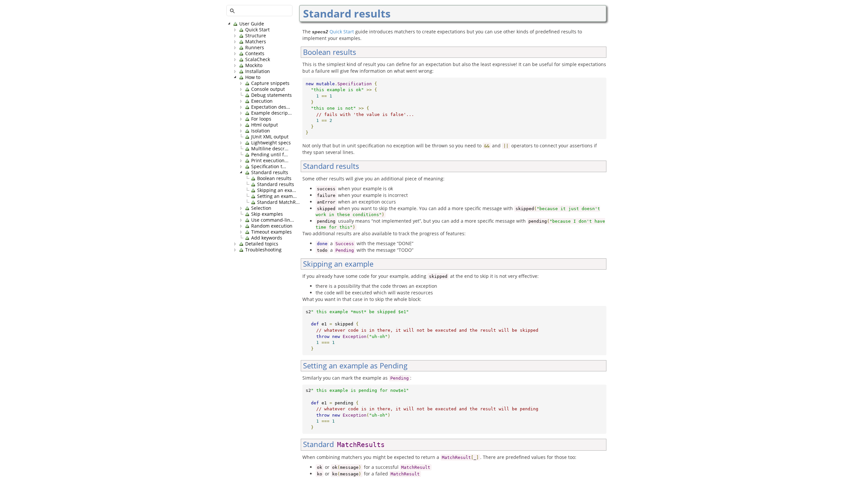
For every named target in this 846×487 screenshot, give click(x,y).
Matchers (255, 41)
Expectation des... (270, 107)
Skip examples (267, 214)
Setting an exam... (277, 196)
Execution (262, 101)
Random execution (271, 226)
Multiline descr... (269, 148)
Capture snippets (270, 83)
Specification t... (268, 166)
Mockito (253, 65)
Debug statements (271, 95)
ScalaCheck (257, 59)
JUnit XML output (269, 136)
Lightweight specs (271, 142)
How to (252, 77)
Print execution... (269, 160)
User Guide (251, 23)
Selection (261, 208)
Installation (257, 71)
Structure (255, 35)
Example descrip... (271, 113)
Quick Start (257, 29)
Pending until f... (269, 154)
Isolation (260, 130)
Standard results (269, 172)
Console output (268, 89)
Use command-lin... (272, 220)
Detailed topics (261, 243)
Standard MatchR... (278, 202)
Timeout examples (271, 232)
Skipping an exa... (276, 190)
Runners (254, 47)
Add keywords (266, 238)
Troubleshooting (263, 249)
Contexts (254, 53)
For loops (261, 119)
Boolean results (274, 178)
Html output (264, 125)
